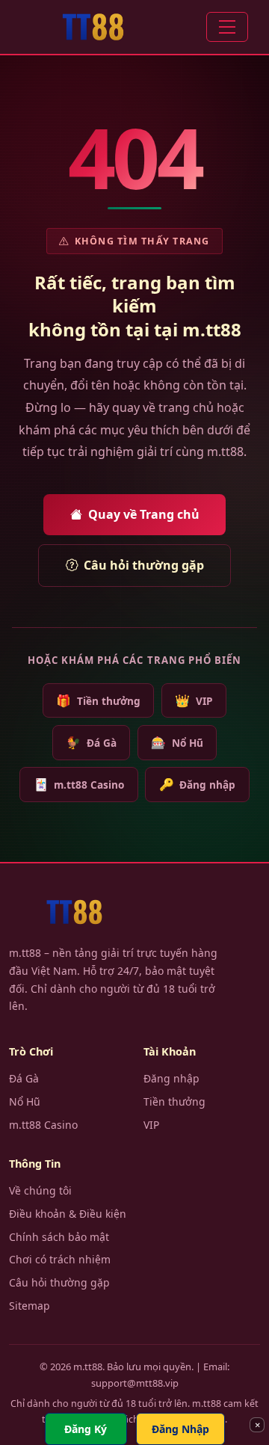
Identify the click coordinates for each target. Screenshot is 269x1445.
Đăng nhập (197, 784)
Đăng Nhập (180, 1429)
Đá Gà (91, 742)
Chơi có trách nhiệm (60, 1259)
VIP (193, 700)
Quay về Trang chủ (144, 514)
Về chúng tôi (40, 1190)
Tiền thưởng (98, 700)
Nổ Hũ (176, 742)
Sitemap (29, 1305)
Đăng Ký (85, 1429)
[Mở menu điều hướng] (227, 27)
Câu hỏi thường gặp (144, 565)
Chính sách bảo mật (59, 1237)
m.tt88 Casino (79, 784)
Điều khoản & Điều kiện (67, 1214)
